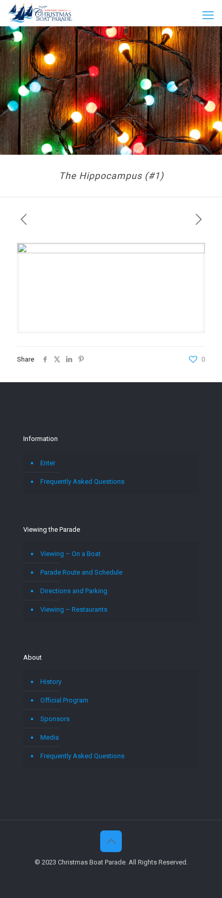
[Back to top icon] (111, 841)
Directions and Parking (73, 591)
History (50, 681)
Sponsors (55, 719)
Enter (47, 463)
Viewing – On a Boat (70, 554)
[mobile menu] (208, 15)
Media (49, 737)
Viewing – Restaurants (73, 609)
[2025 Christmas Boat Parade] (40, 13)
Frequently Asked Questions (82, 481)
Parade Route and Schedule (81, 572)
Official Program (64, 700)
